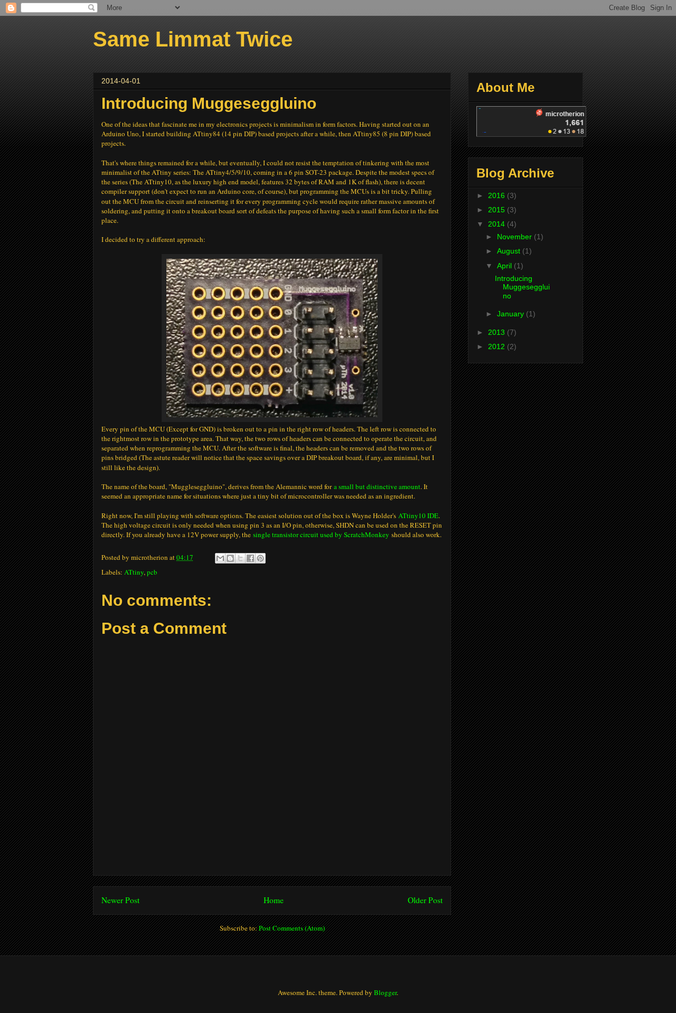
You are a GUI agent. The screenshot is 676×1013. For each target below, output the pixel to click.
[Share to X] (240, 558)
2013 (497, 332)
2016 (497, 195)
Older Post (425, 900)
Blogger (385, 992)
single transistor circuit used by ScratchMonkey (321, 534)
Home (274, 900)
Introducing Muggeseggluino (522, 287)
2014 (497, 224)
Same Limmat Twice (193, 39)
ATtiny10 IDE (418, 515)
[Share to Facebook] (250, 558)
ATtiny (134, 572)
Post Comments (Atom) (292, 928)
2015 (497, 209)
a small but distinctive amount (377, 486)
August (509, 251)
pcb (152, 572)
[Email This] (220, 558)
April (505, 265)
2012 (497, 346)
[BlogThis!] (230, 558)
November (515, 236)
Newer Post (120, 900)
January (511, 313)
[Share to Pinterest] (260, 558)
